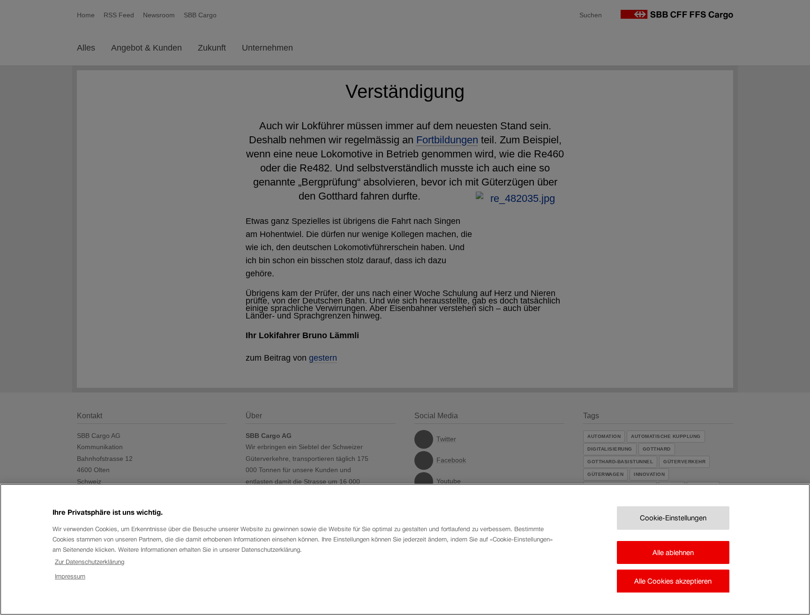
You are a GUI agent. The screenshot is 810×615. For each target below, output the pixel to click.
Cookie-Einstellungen (673, 518)
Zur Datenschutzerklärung (89, 561)
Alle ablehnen (673, 552)
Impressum (70, 575)
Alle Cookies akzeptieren (673, 581)
